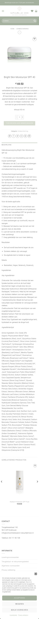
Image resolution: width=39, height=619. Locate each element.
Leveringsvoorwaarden (10, 557)
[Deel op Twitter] (17, 136)
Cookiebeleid (13, 615)
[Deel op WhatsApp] (9, 136)
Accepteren (19, 598)
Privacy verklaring (23, 615)
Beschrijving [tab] (6, 145)
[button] (36, 574)
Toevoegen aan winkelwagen (19, 123)
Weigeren (19, 604)
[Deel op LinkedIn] (29, 136)
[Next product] (19, 32)
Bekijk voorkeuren (19, 610)
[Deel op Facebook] (13, 136)
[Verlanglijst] (32, 11)
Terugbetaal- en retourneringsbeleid (15, 562)
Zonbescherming (22, 29)
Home (12, 29)
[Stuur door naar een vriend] (21, 136)
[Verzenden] (35, 21)
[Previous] (1, 486)
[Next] (37, 486)
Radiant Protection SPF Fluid (19, 502)
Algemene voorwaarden (11, 566)
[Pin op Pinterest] (25, 136)
